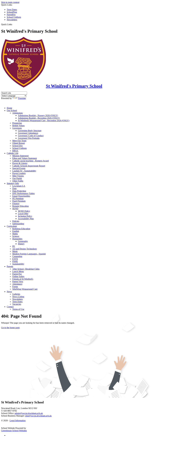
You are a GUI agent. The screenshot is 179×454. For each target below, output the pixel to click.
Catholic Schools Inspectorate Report (28, 166)
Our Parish (17, 178)
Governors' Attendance (28, 133)
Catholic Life (12, 153)
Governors (17, 128)
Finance (15, 203)
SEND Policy (24, 211)
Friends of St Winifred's (22, 279)
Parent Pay (17, 274)
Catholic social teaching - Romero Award (30, 161)
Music (15, 251)
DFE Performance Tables (23, 193)
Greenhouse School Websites (14, 430)
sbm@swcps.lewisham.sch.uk (38, 416)
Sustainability (18, 264)
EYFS (15, 259)
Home (9, 108)
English (15, 231)
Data (14, 188)
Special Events (18, 168)
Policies (15, 221)
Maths (15, 234)
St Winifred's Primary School (74, 85)
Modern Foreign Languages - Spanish (29, 254)
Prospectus (17, 123)
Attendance (17, 284)
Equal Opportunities (21, 196)
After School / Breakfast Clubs (25, 269)
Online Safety (18, 276)
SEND (15, 208)
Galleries (16, 294)
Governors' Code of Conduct (30, 135)
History (21, 244)
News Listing (18, 296)
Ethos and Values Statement (24, 158)
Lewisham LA (18, 186)
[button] (13, 24)
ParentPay (11, 14)
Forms (15, 286)
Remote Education (20, 206)
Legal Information (18, 420)
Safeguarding (18, 223)
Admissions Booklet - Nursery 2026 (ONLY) (38, 115)
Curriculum (12, 226)
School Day (17, 145)
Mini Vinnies (18, 176)
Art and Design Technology (24, 249)
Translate (22, 98)
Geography (23, 241)
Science (15, 236)
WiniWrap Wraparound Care (24, 289)
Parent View (17, 281)
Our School (12, 110)
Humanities (17, 239)
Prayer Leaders (19, 173)
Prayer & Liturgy (19, 163)
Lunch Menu (18, 271)
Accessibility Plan (26, 218)
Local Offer (23, 213)
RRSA (15, 151)
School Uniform (14, 17)
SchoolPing (12, 12)
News (9, 291)
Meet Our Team (19, 140)
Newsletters (12, 19)
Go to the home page (10, 327)
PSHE (15, 261)
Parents (10, 266)
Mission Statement (20, 156)
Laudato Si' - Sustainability (24, 171)
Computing (17, 256)
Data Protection (19, 191)
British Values (18, 125)
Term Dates (12, 9)
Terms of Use (18, 309)
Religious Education (21, 228)
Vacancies (16, 304)
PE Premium (17, 198)
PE (13, 246)
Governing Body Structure (29, 130)
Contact (10, 306)
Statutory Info (13, 183)
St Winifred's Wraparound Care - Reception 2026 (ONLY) (43, 120)
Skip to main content (10, 2)
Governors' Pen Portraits (28, 138)
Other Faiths (17, 181)
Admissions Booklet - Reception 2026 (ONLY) (39, 118)
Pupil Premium (18, 201)
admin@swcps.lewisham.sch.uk (29, 413)
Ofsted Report (18, 143)
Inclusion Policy (25, 216)
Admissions (17, 113)
